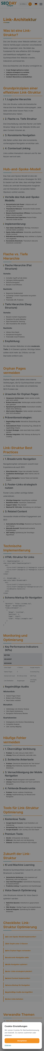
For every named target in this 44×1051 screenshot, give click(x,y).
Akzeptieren (22, 1041)
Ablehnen (8, 1045)
